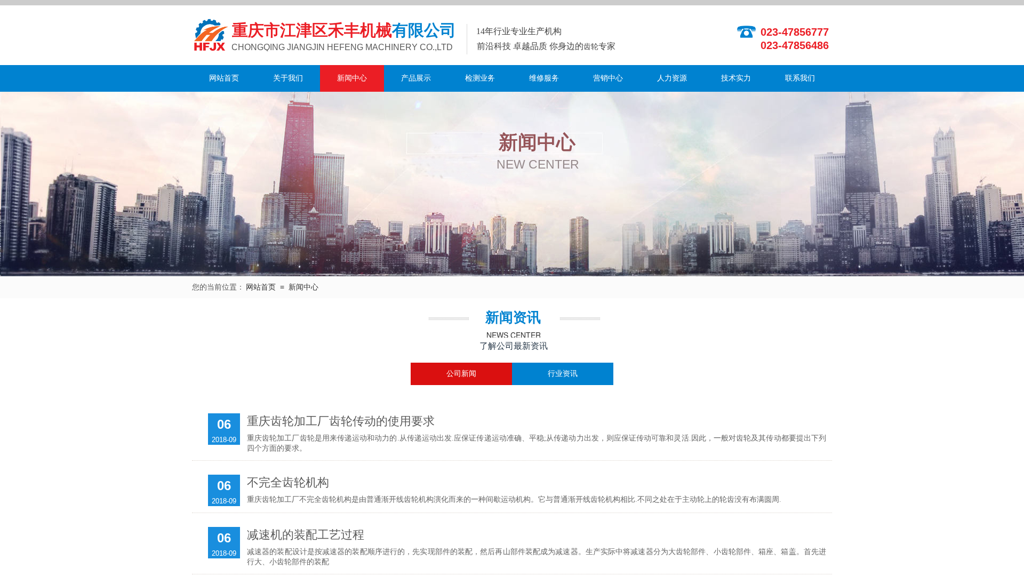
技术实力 (736, 78)
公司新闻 (461, 374)
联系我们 (800, 78)
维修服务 (544, 78)
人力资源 (672, 78)
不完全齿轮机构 (288, 482)
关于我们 (288, 78)
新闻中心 (352, 78)
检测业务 (480, 78)
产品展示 (416, 78)
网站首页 (224, 78)
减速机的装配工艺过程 (305, 534)
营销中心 (608, 78)
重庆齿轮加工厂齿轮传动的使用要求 (341, 421)
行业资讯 (563, 374)
